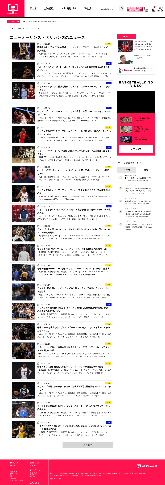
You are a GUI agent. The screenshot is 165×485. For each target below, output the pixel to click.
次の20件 (87, 445)
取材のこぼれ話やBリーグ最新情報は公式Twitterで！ (41, 21)
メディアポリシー (128, 473)
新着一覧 (12, 465)
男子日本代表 (13, 471)
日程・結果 (33, 473)
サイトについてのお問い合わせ (59, 473)
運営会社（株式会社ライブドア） (94, 475)
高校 (11, 475)
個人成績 (32, 476)
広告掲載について (74, 473)
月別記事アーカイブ (56, 478)
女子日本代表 (13, 473)
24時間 (126, 170)
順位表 (32, 475)
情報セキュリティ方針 (98, 473)
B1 (10, 467)
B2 (10, 469)
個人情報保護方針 (86, 473)
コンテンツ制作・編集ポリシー (59, 475)
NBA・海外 (88, 8)
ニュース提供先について (76, 475)
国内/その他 (13, 478)
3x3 (107, 8)
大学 (11, 477)
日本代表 (49, 8)
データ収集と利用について (114, 473)
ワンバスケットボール (16, 480)
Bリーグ (33, 8)
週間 (146, 170)
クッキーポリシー (140, 473)
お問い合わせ (34, 483)
